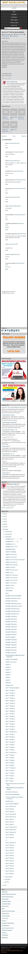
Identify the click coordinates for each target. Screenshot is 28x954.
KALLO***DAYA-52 (10, 866)
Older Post (24, 136)
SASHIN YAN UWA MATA (7, 930)
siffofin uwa (4, 932)
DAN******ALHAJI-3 (10, 775)
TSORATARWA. (5, 935)
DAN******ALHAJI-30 (10, 711)
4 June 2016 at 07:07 (13, 244)
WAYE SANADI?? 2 (6, 446)
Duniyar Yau (14, 25)
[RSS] (18, 330)
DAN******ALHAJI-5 (10, 770)
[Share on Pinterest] (10, 75)
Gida (14, 11)
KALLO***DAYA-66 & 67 (11, 832)
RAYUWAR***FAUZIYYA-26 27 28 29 (13, 603)
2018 (4, 521)
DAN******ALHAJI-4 (10, 773)
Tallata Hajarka (14, 20)
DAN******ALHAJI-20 (10, 737)
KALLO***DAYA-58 (10, 850)
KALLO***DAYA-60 (10, 845)
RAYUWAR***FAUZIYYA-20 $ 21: (12, 608)
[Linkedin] (9, 330)
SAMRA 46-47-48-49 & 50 (11, 562)
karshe (7, 593)
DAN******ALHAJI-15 (10, 750)
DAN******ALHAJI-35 (10, 700)
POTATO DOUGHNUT (10, 637)
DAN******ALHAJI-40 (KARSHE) (12, 688)
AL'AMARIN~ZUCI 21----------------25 (14, 539)
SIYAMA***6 (8, 667)
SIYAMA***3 (8, 675)
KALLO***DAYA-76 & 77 (11, 816)
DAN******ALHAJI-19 (10, 739)
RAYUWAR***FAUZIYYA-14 (11, 616)
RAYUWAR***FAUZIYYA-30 (11, 601)
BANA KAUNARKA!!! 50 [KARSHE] (9, 422)
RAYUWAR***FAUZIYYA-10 (11, 627)
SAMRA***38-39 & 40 (10, 567)
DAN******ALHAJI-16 (10, 747)
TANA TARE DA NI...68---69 (8, 454)
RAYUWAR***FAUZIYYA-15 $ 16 (12, 614)
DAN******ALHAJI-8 (10, 765)
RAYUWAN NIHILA (5, 925)
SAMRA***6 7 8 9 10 (10, 585)
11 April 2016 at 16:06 (21, 233)
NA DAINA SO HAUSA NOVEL (8, 923)
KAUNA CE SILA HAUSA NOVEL (8, 911)
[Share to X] (8, 78)
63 (6, 840)
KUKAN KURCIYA (5, 913)
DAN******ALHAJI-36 (10, 698)
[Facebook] (7, 330)
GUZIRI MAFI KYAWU (6, 904)
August (6, 879)
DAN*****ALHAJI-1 (9, 778)
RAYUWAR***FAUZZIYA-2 (11, 650)
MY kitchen (4, 920)
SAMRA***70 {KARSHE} (11, 552)
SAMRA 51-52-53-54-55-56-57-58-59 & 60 (15, 559)
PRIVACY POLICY (4, 950)
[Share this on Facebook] (5, 75)
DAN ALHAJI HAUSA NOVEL (7, 896)
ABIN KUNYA (8, 682)
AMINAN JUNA (4, 892)
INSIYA (3, 908)
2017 (4, 524)
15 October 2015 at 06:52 (17, 171)
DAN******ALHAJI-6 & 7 (11, 768)
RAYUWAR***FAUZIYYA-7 (11, 634)
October (7, 536)
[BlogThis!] (6, 78)
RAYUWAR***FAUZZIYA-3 (11, 647)
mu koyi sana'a (5, 918)
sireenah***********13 (7, 437)
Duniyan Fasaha (14, 22)
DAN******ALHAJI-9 (10, 763)
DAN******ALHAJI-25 (10, 726)
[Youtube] (14, 330)
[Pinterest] (16, 330)
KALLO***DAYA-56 (10, 855)
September (7, 877)
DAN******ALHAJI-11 (10, 757)
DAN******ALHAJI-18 (10, 742)
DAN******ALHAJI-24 (10, 729)
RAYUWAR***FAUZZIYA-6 (11, 639)
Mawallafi (14, 14)
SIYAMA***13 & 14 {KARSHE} (11, 659)
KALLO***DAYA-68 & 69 (11, 829)
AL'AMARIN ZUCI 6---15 (10, 544)
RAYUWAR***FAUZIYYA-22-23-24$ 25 (14, 606)
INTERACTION (5, 468)
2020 (4, 516)
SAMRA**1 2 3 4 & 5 (10, 588)
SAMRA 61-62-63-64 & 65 (11, 557)
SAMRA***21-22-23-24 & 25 (12, 577)
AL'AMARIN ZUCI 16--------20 (12, 541)
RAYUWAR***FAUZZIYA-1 (11, 652)
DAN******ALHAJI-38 (10, 693)
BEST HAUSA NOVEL (14, 2)
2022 (4, 514)
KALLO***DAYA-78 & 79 (11, 814)
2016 (4, 526)
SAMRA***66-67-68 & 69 (11, 554)
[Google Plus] (2, 330)
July (6, 882)
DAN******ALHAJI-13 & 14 (11, 752)
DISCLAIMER (10, 950)
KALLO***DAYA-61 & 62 (11, 842)
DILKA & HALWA (5, 899)
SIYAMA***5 (8, 669)
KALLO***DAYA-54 (10, 860)
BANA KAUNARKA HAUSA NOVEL (9, 894)
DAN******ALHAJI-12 (10, 755)
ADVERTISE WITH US (18, 950)
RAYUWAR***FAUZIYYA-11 (11, 624)
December (7, 531)
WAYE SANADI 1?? (6, 473)
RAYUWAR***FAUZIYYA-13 (11, 619)
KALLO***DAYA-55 (10, 858)
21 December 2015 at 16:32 (19, 214)
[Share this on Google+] (9, 75)
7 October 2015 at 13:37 (18, 152)
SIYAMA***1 (8, 680)
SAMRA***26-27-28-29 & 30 (12, 575)
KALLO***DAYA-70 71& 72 (11, 827)
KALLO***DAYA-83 (10, 809)
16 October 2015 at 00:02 (20, 179)
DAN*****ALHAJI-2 (10, 781)
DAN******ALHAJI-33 (10, 706)
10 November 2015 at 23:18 (14, 197)
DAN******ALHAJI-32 (10, 708)
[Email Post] (3, 78)
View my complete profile (7, 507)
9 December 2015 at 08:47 (15, 206)
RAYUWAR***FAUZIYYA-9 (11, 629)
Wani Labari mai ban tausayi (12, 792)
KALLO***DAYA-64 (10, 837)
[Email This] (5, 78)
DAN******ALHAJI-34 (10, 703)
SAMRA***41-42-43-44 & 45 (12, 565)
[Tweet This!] (7, 75)
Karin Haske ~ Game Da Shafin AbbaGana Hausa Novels (14, 407)
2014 (4, 885)
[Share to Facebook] (9, 78)
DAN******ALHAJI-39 (10, 690)
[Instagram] (12, 330)
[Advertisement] (14, 310)
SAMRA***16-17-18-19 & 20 (11, 580)
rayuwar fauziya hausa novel (8, 928)
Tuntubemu (14, 17)
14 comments (15, 36)
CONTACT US (4, 952)
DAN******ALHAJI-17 (10, 744)
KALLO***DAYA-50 (10, 871)
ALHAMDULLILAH (9, 685)
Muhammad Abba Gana (14, 484)
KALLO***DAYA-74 (10, 819)
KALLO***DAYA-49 (10, 873)
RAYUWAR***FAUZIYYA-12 (11, 621)
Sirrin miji (4, 461)
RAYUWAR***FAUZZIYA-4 (11, 645)
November (7, 534)
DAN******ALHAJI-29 (10, 716)
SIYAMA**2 (8, 677)
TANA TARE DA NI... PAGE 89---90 (9, 430)
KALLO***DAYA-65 (10, 835)
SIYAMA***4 (8, 672)
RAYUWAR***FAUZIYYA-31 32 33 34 (13, 598)
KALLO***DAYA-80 (10, 811)
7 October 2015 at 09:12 (14, 143)
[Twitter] (5, 330)
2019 (4, 519)
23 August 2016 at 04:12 (15, 254)
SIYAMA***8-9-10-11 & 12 (11, 662)
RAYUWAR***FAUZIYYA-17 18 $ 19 (13, 611)
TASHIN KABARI (9, 590)
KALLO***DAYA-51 (10, 868)
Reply (6, 147)
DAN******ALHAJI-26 (10, 724)
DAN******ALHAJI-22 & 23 (11, 731)
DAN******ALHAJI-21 (10, 734)
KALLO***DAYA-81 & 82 (11, 806)
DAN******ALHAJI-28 (10, 719)
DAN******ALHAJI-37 (10, 695)
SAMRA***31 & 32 (9, 572)
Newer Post (4, 136)
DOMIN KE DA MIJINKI (6, 901)
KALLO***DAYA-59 (10, 847)
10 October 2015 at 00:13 (14, 160)
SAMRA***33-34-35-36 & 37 (12, 570)
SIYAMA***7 (8, 664)
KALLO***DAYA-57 (10, 853)
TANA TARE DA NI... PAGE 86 (8, 415)
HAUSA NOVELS (5, 36)
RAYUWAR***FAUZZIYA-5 (11, 642)
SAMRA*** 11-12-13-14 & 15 (11, 583)
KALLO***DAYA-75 (10, 822)
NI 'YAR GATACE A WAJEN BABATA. (13, 794)
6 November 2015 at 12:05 (20, 188)
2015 (4, 529)
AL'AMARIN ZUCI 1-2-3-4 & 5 (12, 546)
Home (14, 136)
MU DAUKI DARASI (6, 916)
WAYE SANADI (5, 937)
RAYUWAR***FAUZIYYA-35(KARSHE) (13, 595)
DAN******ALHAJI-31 (10, 713)
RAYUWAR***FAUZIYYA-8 (11, 632)
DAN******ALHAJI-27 (10, 721)
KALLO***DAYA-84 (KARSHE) (13, 32)
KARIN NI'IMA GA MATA (10, 549)
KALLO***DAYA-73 (10, 824)
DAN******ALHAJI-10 (10, 760)
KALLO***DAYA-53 (10, 863)
